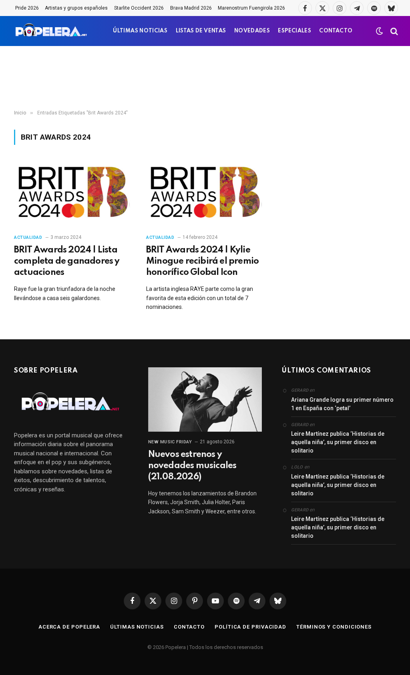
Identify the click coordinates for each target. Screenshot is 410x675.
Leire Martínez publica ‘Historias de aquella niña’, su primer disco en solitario (337, 442)
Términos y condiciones (334, 627)
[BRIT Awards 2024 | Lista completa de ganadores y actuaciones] (73, 194)
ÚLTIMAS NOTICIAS (140, 31)
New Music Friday (170, 442)
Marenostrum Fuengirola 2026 (251, 8)
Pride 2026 (27, 8)
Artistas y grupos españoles (76, 8)
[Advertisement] (205, 78)
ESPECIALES (294, 31)
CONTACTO (335, 31)
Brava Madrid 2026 (191, 8)
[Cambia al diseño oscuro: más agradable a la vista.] (379, 31)
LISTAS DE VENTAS (201, 31)
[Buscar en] (393, 31)
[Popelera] (52, 31)
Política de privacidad (250, 627)
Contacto (189, 627)
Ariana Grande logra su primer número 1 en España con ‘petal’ (342, 404)
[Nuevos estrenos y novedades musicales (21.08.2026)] (205, 399)
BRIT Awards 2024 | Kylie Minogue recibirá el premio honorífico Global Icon (202, 261)
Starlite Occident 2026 (139, 8)
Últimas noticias (137, 627)
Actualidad (28, 237)
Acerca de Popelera (69, 627)
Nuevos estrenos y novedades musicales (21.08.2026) (192, 465)
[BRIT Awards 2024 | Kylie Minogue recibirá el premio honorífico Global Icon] (205, 194)
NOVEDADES (252, 31)
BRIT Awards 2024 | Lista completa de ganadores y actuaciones (67, 261)
